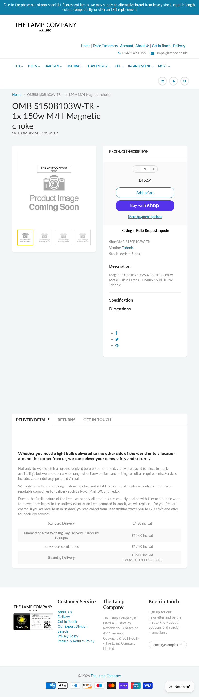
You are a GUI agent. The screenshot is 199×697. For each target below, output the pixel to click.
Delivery (64, 617)
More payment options (145, 217)
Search (63, 631)
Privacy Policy (68, 636)
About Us (65, 612)
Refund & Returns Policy (76, 641)
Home (16, 95)
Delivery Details (33, 419)
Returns (66, 419)
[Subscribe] (180, 644)
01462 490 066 (134, 53)
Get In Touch (97, 419)
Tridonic (127, 248)
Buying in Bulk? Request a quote (145, 230)
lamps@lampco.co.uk (171, 53)
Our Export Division (72, 626)
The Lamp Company (106, 676)
